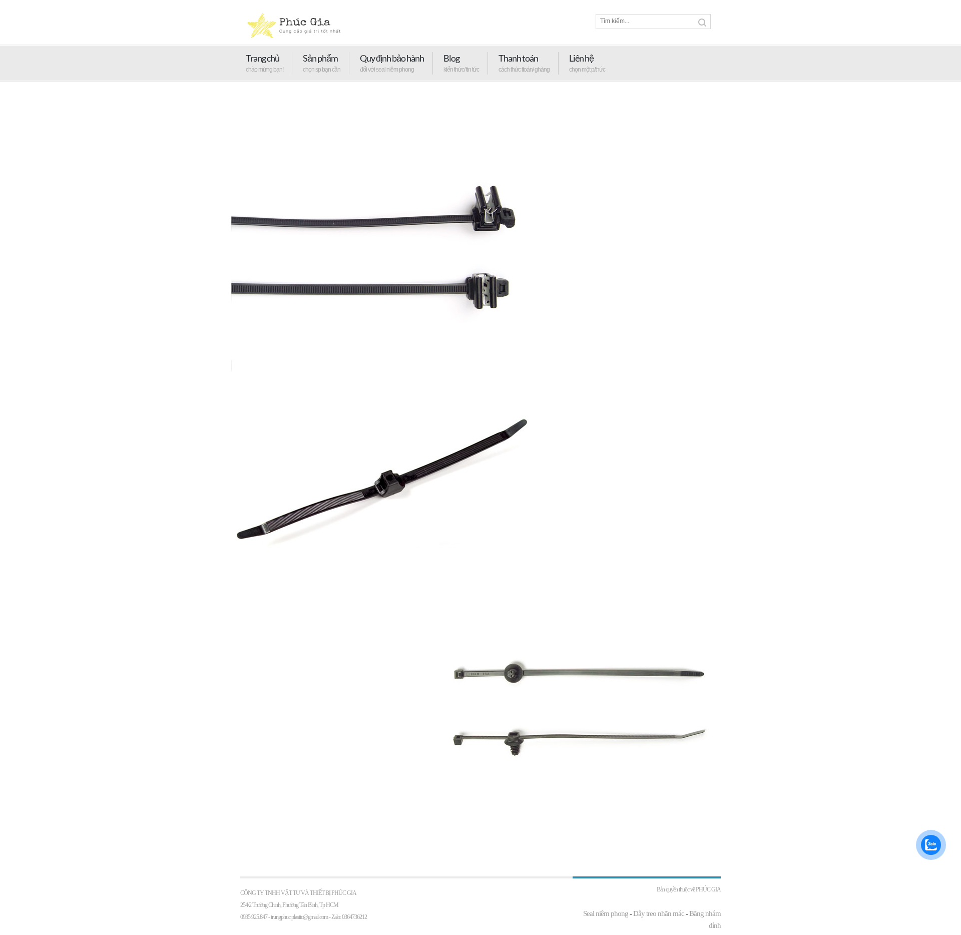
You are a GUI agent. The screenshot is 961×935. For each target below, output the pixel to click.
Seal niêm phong (605, 913)
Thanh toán (518, 58)
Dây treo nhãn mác (658, 913)
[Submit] (702, 23)
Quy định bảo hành (392, 58)
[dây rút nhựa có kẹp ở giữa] (381, 401)
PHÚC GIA (708, 889)
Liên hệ (581, 58)
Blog (451, 58)
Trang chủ (262, 58)
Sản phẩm (320, 58)
